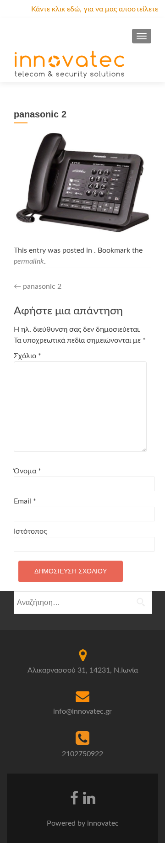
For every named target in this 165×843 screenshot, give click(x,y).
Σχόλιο (27, 356)
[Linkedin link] (89, 797)
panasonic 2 (37, 286)
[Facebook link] (74, 797)
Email (25, 501)
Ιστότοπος (30, 531)
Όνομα (27, 471)
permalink (29, 261)
